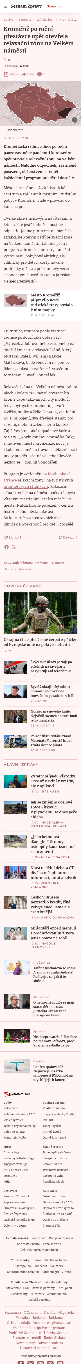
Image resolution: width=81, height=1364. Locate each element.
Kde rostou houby (28, 1244)
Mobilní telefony (56, 1282)
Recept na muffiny (55, 1158)
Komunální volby (15, 1137)
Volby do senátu (14, 1132)
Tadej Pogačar (52, 1126)
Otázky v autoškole (55, 1220)
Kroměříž (41, 563)
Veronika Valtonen (45, 884)
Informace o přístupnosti (52, 1323)
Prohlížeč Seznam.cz (25, 1333)
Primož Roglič (52, 1132)
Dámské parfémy (43, 1288)
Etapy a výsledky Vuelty (59, 1114)
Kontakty (23, 1318)
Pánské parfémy (39, 1300)
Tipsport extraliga (15, 1164)
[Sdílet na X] (13, 547)
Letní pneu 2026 (54, 1196)
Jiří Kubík (51, 791)
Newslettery (25, 1343)
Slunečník (40, 1266)
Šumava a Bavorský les (19, 1208)
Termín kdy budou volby (20, 1126)
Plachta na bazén (55, 1260)
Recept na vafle (53, 1176)
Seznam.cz (55, 6)
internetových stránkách (26, 487)
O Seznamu (32, 1312)
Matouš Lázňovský (43, 945)
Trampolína (23, 1266)
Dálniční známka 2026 (57, 1202)
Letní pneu (64, 1288)
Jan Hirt (48, 1120)
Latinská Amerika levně (19, 1220)
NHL (7, 1181)
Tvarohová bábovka (55, 1170)
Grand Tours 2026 (54, 1137)
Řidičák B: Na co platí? (57, 1214)
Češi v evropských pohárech (39, 1250)
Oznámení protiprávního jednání (39, 1328)
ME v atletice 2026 (16, 1170)
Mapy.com (39, 1238)
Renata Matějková (49, 827)
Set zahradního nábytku (23, 1272)
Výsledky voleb (13, 1120)
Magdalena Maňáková (47, 824)
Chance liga (11, 1152)
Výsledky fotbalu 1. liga (19, 1158)
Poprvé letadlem (15, 1202)
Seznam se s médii (27, 1338)
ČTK (7, 60)
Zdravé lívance (52, 1164)
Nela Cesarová (55, 857)
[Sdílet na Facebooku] (6, 547)
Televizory (37, 1294)
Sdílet (30, 74)
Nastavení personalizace (39, 1348)
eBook (13, 74)
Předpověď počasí (61, 1238)
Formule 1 (10, 1176)
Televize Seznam (56, 1333)
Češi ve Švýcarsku (15, 1214)
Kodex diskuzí (55, 1338)
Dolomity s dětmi (15, 1225)
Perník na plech (53, 1181)
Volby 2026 (11, 1108)
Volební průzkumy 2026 (19, 1114)
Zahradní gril (50, 1272)
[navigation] (5, 6)
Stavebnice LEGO (17, 1288)
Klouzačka (56, 1266)
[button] (40, 103)
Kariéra (50, 1312)
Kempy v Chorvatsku (17, 1196)
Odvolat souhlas (50, 1343)
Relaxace (24, 569)
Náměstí (58, 563)
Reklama (56, 1318)
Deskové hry (19, 1294)
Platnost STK (51, 1225)
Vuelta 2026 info (54, 1108)
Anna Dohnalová (58, 917)
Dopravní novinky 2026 (58, 1208)
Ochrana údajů (18, 1323)
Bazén (38, 1260)
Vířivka (66, 1272)
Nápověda (66, 1312)
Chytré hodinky (57, 1294)
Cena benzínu (52, 1244)
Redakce (39, 1318)
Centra (8, 569)
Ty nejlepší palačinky (57, 1152)
